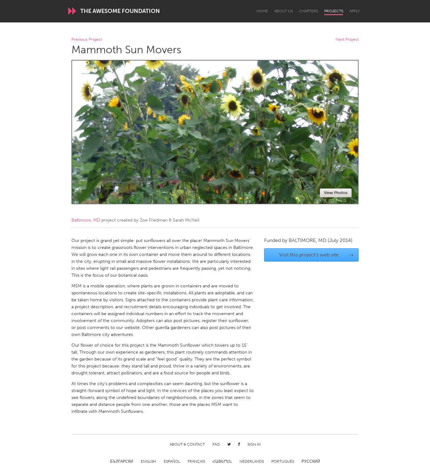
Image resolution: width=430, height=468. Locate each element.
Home (262, 11)
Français (196, 461)
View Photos (336, 192)
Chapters (308, 11)
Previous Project (86, 40)
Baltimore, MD (85, 220)
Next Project (347, 40)
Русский (311, 461)
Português (282, 461)
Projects (333, 11)
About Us (283, 11)
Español (172, 461)
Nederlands (252, 461)
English (148, 461)
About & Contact (187, 444)
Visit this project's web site (316, 255)
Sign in (254, 444)
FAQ (216, 444)
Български (121, 461)
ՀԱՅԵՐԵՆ (222, 461)
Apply (354, 11)
